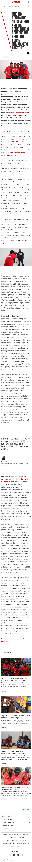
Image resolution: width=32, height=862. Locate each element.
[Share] (28, 53)
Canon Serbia (15, 851)
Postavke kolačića (16, 847)
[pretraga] (2, 2)
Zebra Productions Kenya (20, 113)
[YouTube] (22, 855)
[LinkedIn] (14, 855)
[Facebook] (10, 855)
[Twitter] (18, 855)
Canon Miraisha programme (14, 152)
